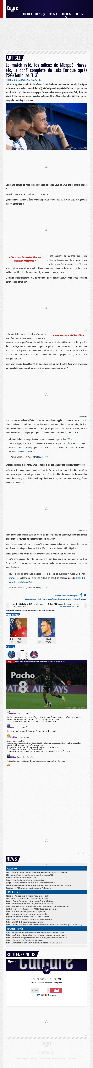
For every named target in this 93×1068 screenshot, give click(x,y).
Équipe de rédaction (59, 1058)
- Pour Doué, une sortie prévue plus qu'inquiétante (25, 911)
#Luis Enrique (42, 599)
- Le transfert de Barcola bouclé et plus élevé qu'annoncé (29, 919)
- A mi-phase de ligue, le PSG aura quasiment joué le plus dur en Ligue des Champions (38, 885)
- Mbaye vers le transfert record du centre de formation (28, 916)
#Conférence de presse (56, 599)
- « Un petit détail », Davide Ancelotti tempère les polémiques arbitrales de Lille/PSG (37, 906)
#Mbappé (76, 599)
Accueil (27, 14)
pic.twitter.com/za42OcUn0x (21, 451)
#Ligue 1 (69, 599)
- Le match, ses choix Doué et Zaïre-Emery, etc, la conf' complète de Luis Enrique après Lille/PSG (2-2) (44, 924)
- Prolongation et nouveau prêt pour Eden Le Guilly (27, 896)
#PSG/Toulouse (30, 599)
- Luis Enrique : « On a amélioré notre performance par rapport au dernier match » (36, 935)
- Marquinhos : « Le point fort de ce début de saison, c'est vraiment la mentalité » (36, 937)
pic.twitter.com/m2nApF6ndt (21, 582)
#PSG (67, 439)
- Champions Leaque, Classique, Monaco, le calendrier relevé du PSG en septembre (36, 872)
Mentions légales (23, 1058)
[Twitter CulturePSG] (43, 1052)
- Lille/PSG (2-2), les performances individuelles (25, 922)
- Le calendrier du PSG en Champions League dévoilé (26, 914)
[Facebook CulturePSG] (39, 1052)
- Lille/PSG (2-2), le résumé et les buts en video (25, 940)
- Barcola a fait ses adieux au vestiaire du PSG (25, 880)
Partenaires (72, 1058)
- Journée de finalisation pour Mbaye (21, 877)
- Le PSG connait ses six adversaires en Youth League (28, 888)
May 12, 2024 (43, 456)
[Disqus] (46, 737)
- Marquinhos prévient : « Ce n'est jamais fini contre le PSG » (29, 903)
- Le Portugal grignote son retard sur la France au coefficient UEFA (32, 882)
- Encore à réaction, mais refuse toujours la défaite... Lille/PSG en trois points (35, 932)
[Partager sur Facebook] (81, 595)
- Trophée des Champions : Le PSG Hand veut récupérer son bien (31, 909)
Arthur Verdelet (36, 80)
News (39, 14)
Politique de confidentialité (40, 1058)
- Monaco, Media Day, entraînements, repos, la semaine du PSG (29, 875)
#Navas (12, 577)
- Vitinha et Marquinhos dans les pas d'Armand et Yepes (27, 898)
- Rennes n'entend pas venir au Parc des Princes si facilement (30, 901)
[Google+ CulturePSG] (47, 1052)
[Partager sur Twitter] (85, 595)
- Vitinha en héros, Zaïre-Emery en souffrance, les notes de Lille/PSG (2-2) (34, 943)
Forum (79, 14)
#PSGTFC (80, 577)
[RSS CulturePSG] (52, 1052)
